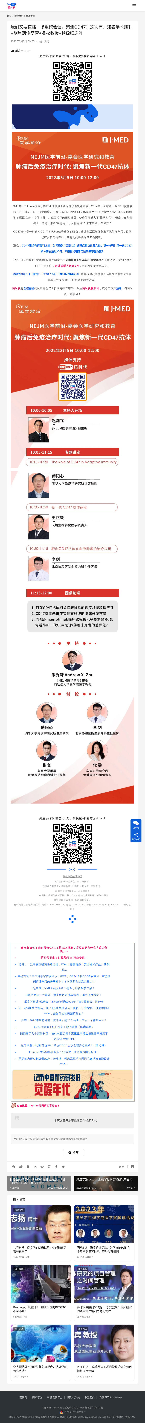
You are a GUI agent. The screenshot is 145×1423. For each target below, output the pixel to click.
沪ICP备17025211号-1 (74, 1412)
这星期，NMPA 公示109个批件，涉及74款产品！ (64, 988)
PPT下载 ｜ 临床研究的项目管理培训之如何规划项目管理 (104, 1368)
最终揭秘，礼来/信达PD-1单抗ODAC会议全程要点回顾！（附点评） (64, 1045)
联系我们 (90, 1397)
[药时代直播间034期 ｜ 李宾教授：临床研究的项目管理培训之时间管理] (104, 1284)
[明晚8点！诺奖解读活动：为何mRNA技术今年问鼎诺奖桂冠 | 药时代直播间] (104, 1224)
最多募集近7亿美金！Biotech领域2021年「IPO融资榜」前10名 (64, 1001)
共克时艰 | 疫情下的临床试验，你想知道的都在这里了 (39, 1249)
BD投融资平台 (54, 1397)
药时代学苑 (73, 1397)
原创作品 (82, 1329)
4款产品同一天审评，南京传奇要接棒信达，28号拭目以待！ (64, 994)
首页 (9, 16)
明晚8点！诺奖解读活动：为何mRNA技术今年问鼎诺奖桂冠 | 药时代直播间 (103, 1249)
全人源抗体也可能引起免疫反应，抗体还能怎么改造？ (40, 1368)
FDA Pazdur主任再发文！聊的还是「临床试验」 (64, 1026)
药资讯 (23, 1397)
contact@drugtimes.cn (89, 1417)
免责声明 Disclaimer (111, 1397)
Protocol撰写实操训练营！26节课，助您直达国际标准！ (64, 1052)
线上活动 (44, 41)
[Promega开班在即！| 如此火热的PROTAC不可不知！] (41, 1284)
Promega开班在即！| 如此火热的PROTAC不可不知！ (39, 1309)
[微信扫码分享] (14, 1167)
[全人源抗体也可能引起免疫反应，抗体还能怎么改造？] (41, 1343)
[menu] (134, 5)
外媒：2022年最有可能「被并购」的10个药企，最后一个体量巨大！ (64, 1020)
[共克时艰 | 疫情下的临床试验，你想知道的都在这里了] (41, 1224)
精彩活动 (19, 1209)
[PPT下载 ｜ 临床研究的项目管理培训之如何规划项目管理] (104, 1343)
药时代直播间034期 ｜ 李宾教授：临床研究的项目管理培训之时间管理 (104, 1309)
